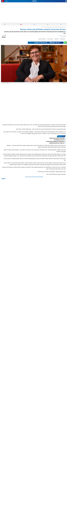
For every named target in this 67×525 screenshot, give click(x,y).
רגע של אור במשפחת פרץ (58, 139)
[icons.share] (2, 1)
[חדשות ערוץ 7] (33, 1)
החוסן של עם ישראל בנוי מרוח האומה (55, 138)
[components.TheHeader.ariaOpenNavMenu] (56, 1)
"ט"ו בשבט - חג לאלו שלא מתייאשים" (55, 143)
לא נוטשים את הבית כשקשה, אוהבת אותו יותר (54, 141)
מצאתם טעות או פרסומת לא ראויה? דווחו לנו (33, 176)
